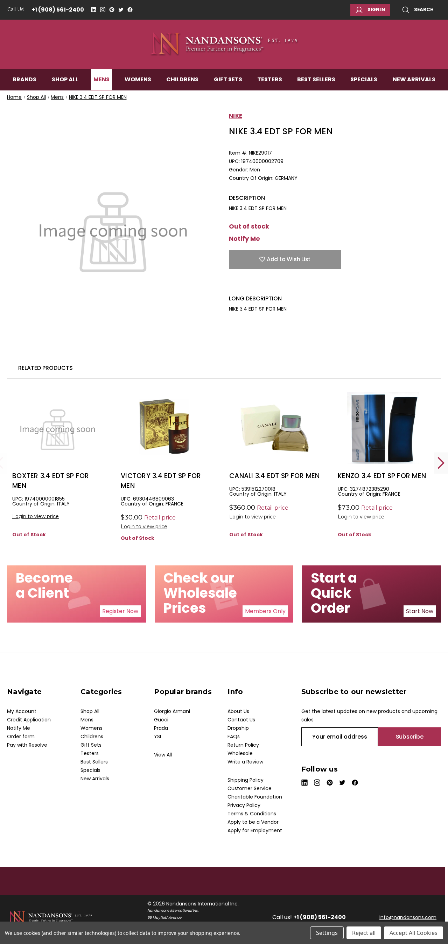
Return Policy (243, 744)
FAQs (233, 736)
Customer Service (249, 788)
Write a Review (245, 761)
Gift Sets (228, 79)
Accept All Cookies (414, 933)
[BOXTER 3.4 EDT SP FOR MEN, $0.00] (57, 428)
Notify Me (244, 239)
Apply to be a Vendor (253, 822)
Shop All (65, 79)
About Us (238, 711)
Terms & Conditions (251, 813)
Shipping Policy (245, 779)
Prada (161, 728)
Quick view (57, 440)
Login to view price (35, 516)
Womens (138, 79)
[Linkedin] (93, 9)
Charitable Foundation (254, 796)
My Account (21, 711)
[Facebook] (130, 9)
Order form (21, 736)
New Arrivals (414, 79)
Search (424, 9)
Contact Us (241, 719)
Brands (24, 79)
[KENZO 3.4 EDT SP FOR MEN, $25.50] (383, 428)
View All (163, 754)
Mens (101, 79)
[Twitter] (121, 9)
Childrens (182, 79)
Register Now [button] (120, 611)
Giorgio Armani (172, 711)
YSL (158, 736)
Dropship (238, 728)
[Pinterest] (111, 9)
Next (441, 463)
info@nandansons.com (407, 917)
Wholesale (240, 753)
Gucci (161, 719)
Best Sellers (316, 79)
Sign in (376, 9)
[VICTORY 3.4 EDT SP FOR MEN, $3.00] (166, 428)
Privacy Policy (243, 805)
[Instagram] (102, 9)
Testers (269, 79)
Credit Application (29, 719)
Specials (363, 79)
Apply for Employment (254, 830)
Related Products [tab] (45, 368)
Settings (327, 933)
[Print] (256, 284)
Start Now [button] (419, 611)
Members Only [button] (265, 611)
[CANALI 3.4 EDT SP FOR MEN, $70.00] (274, 428)
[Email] (244, 284)
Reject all (364, 933)
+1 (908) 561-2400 (57, 10)
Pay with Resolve (27, 744)
